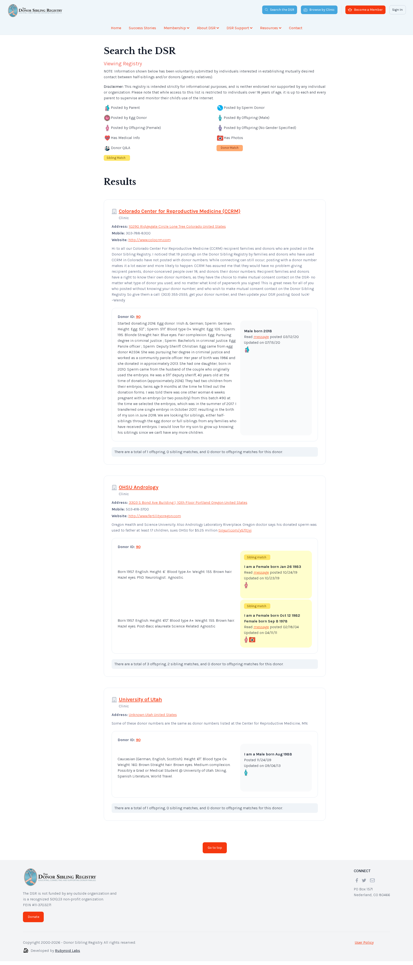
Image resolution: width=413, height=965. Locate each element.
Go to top (215, 848)
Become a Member (368, 10)
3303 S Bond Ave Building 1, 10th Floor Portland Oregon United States (188, 502)
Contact (295, 28)
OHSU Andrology (138, 487)
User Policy (364, 942)
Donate (33, 917)
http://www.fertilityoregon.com (154, 516)
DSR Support (238, 28)
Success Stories (142, 28)
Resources (269, 28)
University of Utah (140, 699)
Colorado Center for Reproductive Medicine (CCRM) (179, 211)
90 (138, 316)
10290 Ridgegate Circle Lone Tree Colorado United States (177, 226)
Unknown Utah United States (153, 714)
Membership (175, 28)
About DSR (206, 28)
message (261, 336)
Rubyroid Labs (67, 950)
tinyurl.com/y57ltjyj (235, 530)
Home (116, 28)
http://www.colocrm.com (149, 240)
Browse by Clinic (322, 10)
